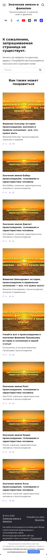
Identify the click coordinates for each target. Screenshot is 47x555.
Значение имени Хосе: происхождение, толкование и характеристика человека (21, 486)
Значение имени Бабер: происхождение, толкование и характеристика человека (21, 178)
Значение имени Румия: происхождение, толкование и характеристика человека (21, 438)
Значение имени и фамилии (23, 6)
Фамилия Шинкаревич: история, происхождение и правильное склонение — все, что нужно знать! (23, 282)
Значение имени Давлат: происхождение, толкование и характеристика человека (21, 227)
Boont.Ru (39, 520)
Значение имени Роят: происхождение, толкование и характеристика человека (21, 389)
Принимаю (34, 552)
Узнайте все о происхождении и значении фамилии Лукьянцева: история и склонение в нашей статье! (22, 339)
